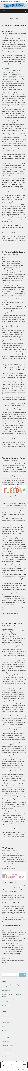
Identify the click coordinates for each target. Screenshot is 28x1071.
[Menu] (4, 11)
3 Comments (14, 625)
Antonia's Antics (6, 1022)
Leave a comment (15, 254)
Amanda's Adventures (7, 1019)
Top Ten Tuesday (6, 1053)
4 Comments (14, 850)
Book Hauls (4, 1034)
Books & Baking (5, 1041)
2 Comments (14, 27)
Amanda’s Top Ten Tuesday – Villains (13, 458)
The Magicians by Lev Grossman (12, 623)
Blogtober (4, 1030)
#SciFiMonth (5, 1015)
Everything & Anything (7, 1045)
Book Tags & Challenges (7, 1038)
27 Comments (14, 460)
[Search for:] (14, 975)
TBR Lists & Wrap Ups (7, 1049)
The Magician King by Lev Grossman (13, 252)
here (7, 74)
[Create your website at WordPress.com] (14, 1)
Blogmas (4, 1026)
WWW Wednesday (7, 848)
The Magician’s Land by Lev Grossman (14, 25)
